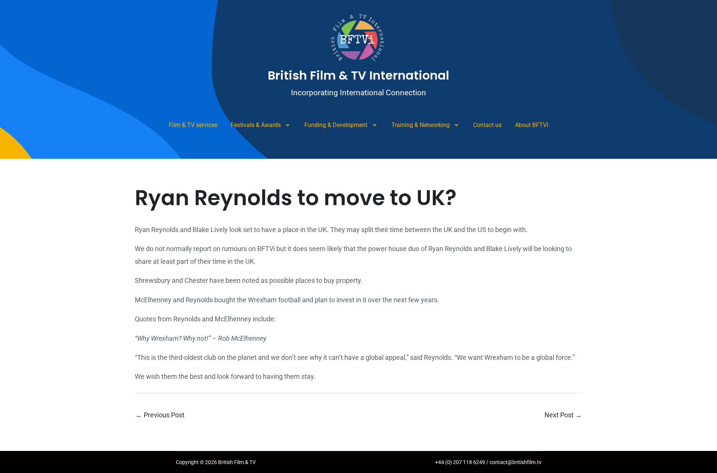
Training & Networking (420, 125)
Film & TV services (193, 125)
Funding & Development (335, 125)
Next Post (563, 415)
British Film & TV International (358, 75)
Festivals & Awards (256, 125)
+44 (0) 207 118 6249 (460, 462)
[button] (261, 125)
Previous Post (160, 415)
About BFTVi (531, 125)
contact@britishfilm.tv (515, 462)
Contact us (487, 125)
